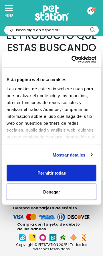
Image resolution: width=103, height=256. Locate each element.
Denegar (51, 191)
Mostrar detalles (69, 154)
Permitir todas (51, 173)
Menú (9, 15)
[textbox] (51, 30)
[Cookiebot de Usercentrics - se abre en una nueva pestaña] (72, 59)
